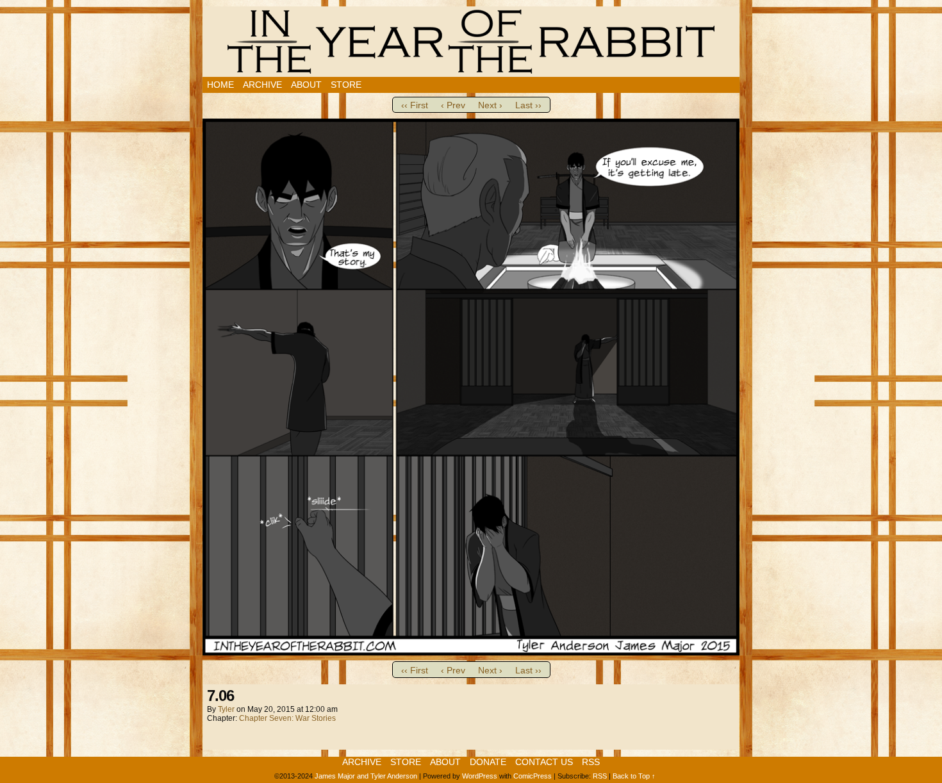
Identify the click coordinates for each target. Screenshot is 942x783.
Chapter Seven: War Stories (287, 718)
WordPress (479, 776)
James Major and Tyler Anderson (366, 776)
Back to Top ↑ (634, 776)
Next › (490, 105)
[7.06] (471, 652)
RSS (591, 762)
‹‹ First (414, 105)
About (306, 84)
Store (346, 84)
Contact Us (544, 762)
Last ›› (528, 105)
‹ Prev (453, 105)
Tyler (226, 709)
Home (220, 84)
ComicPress (532, 776)
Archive (262, 84)
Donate (488, 762)
